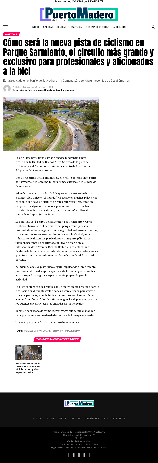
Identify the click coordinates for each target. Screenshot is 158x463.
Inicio (35, 27)
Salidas (48, 27)
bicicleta (31, 331)
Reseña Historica (97, 27)
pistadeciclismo (71, 331)
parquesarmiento (49, 331)
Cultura (76, 27)
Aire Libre (119, 27)
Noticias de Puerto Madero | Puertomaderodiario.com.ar (44, 90)
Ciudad (62, 27)
